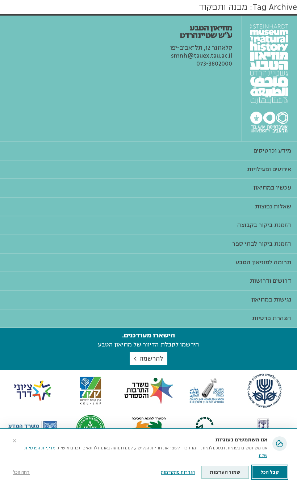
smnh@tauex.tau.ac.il (201, 55)
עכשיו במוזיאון (272, 187)
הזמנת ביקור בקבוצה (264, 225)
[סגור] (14, 440)
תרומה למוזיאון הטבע (263, 262)
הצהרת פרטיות (271, 318)
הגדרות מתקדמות (178, 472)
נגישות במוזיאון (271, 299)
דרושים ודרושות (270, 281)
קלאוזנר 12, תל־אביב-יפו (201, 47)
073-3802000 (214, 63)
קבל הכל (269, 472)
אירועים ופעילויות (269, 169)
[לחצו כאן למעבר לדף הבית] (269, 64)
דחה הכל (21, 472)
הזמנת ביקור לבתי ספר (261, 244)
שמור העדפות (225, 472)
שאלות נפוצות (273, 206)
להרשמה (151, 358)
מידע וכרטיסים (272, 150)
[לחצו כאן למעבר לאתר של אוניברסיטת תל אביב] (269, 122)
